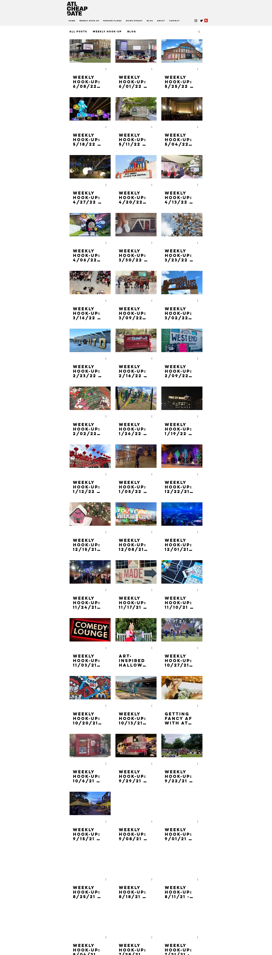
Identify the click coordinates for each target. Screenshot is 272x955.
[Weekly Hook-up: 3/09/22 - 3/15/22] (136, 282)
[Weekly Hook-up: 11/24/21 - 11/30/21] (90, 572)
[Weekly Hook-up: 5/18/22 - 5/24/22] (90, 109)
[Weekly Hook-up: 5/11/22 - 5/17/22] (136, 109)
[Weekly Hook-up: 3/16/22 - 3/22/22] (90, 282)
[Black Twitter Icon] (201, 20)
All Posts (78, 31)
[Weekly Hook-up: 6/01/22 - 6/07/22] (136, 51)
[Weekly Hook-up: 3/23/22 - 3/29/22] (181, 224)
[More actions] (107, 69)
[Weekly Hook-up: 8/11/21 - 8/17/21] (181, 861)
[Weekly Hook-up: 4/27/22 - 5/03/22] (90, 166)
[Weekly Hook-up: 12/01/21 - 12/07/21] (181, 514)
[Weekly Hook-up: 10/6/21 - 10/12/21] (90, 745)
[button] (199, 31)
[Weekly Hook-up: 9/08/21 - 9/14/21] (136, 803)
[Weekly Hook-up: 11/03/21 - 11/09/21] (90, 629)
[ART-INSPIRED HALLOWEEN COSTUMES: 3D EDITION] (136, 629)
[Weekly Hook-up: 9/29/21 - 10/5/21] (136, 745)
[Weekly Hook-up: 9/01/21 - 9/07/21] (181, 803)
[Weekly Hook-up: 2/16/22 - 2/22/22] (136, 340)
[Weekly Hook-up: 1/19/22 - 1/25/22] (181, 398)
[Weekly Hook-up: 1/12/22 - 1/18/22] (90, 456)
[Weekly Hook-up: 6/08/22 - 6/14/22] (90, 51)
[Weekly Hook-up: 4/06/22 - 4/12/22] (90, 224)
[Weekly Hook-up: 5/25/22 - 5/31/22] (181, 51)
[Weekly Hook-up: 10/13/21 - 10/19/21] (136, 687)
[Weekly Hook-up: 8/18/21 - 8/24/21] (136, 861)
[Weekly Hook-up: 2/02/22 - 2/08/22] (90, 398)
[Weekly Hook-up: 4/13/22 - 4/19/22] (181, 166)
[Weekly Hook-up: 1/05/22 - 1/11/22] (136, 456)
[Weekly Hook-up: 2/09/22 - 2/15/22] (181, 340)
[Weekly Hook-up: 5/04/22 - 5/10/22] (181, 109)
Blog (131, 31)
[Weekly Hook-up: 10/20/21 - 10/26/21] (90, 687)
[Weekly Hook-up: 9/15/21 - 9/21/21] (90, 803)
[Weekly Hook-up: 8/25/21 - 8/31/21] (90, 861)
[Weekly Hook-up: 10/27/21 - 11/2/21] (181, 629)
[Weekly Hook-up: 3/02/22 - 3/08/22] (181, 282)
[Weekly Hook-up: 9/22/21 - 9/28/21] (181, 745)
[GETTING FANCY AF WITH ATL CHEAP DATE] (181, 687)
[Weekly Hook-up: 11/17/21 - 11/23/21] (136, 572)
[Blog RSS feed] (206, 21)
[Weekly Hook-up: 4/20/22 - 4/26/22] (136, 166)
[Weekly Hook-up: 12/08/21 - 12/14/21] (136, 514)
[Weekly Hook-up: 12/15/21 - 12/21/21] (90, 514)
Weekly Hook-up (107, 31)
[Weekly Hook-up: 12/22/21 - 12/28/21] (181, 456)
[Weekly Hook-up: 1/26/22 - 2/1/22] (136, 398)
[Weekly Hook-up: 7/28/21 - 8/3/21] (136, 919)
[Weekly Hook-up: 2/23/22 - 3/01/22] (90, 340)
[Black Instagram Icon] (196, 20)
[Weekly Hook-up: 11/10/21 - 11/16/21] (181, 572)
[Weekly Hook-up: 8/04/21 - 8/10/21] (90, 919)
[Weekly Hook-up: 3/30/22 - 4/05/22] (136, 224)
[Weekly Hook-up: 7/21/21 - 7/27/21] (181, 919)
